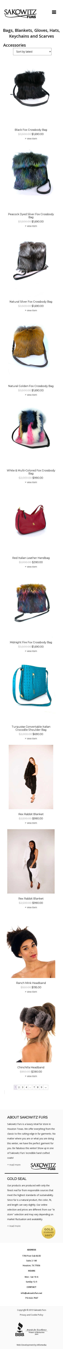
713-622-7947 (31, 1298)
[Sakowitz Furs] (21, 13)
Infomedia (41, 1345)
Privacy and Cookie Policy (31, 1314)
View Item (32, 138)
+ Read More (14, 1164)
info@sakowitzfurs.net (31, 1293)
